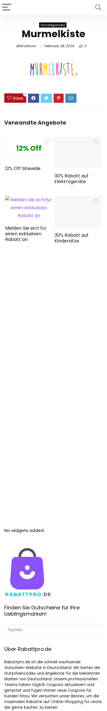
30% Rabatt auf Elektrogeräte (71, 179)
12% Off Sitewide (23, 168)
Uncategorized (53, 25)
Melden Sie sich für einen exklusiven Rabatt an (26, 234)
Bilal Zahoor (26, 45)
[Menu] (7, 7)
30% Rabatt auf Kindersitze (71, 238)
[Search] (98, 7)
